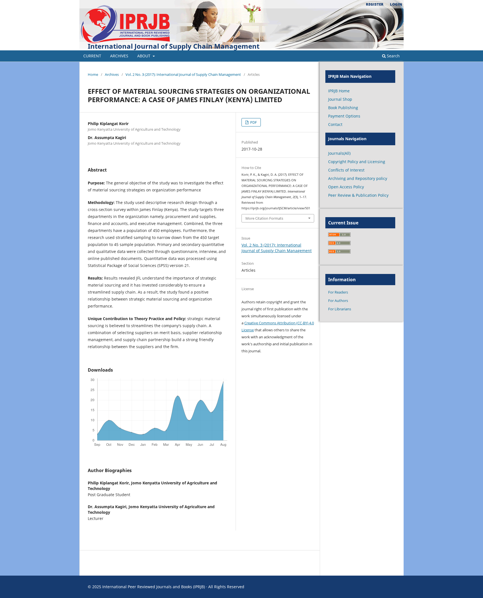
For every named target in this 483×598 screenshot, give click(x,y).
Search (393, 55)
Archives (119, 55)
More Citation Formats (264, 218)
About (144, 55)
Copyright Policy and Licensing (356, 161)
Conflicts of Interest (346, 170)
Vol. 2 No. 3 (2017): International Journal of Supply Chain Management (183, 74)
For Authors (338, 300)
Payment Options (344, 116)
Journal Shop (340, 99)
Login (396, 4)
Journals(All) (339, 153)
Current (92, 55)
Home (93, 74)
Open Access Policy (346, 186)
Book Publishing (343, 107)
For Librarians (339, 308)
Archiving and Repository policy (357, 178)
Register (374, 4)
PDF (253, 122)
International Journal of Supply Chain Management (173, 46)
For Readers (338, 292)
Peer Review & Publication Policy (358, 195)
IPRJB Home (339, 90)
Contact (335, 124)
